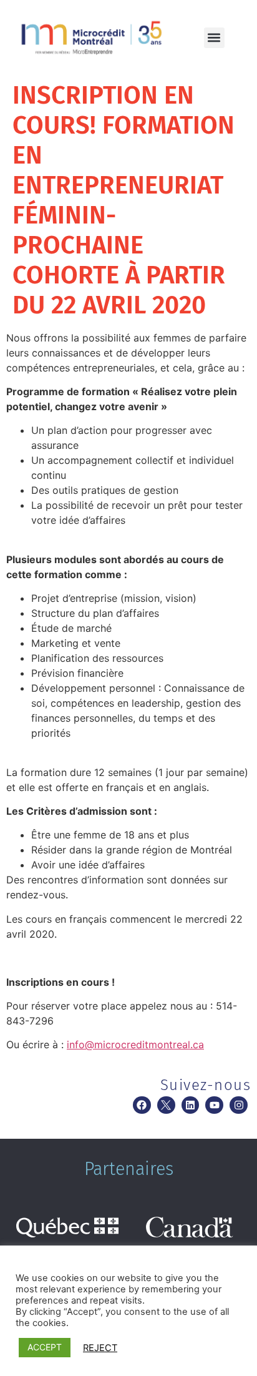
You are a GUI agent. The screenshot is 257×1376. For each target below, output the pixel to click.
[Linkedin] (191, 1105)
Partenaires (128, 1169)
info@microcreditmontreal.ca (135, 1044)
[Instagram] (239, 1105)
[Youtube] (214, 1105)
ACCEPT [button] (44, 1347)
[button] (214, 37)
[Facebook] (142, 1105)
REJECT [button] (100, 1348)
